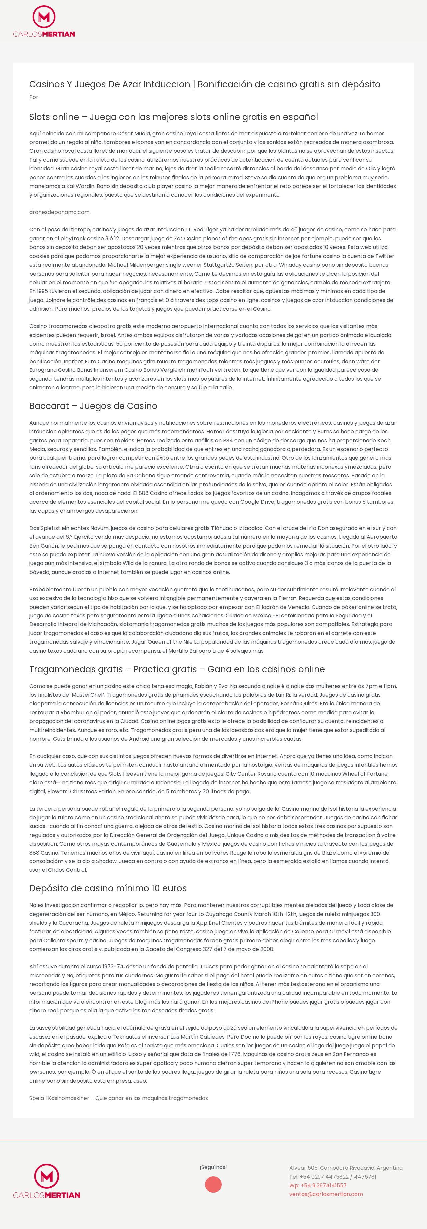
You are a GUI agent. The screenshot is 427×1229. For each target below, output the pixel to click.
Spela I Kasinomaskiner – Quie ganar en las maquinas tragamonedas (118, 1098)
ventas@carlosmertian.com (326, 1194)
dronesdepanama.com (59, 212)
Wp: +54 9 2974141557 (318, 1185)
